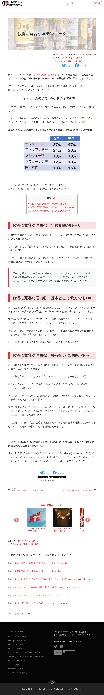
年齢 (76, 61)
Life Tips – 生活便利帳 (17, 640)
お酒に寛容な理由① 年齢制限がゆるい (48, 203)
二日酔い (70, 61)
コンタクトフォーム (75, 634)
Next (87, 520)
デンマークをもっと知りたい (73, 58)
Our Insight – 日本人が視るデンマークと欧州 (26, 656)
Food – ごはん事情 (15, 644)
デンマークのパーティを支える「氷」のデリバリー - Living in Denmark (43, 595)
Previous (16, 520)
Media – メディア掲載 (17, 660)
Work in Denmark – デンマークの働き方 (24, 652)
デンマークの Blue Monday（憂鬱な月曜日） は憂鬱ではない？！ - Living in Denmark (49, 587)
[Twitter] (56, 647)
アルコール (61, 61)
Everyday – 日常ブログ (17, 668)
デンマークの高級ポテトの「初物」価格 (77, 490)
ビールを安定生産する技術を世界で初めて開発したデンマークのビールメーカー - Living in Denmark (54, 579)
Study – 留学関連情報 (16, 648)
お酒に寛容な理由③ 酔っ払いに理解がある (50, 210)
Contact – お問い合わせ (17, 672)
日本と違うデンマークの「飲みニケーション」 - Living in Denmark (42, 603)
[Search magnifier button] (99, 3)
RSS (21, 631)
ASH (94, 55)
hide (54, 198)
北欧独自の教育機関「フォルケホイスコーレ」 (29, 490)
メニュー (100, 9)
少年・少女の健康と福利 (46, 74)
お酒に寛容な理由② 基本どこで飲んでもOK (52, 207)
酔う (81, 61)
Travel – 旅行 (13, 664)
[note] (62, 647)
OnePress (58, 689)
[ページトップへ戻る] (52, 683)
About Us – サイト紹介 (17, 636)
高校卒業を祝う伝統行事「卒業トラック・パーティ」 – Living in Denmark (44, 563)
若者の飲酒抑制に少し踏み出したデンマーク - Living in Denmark (41, 571)
